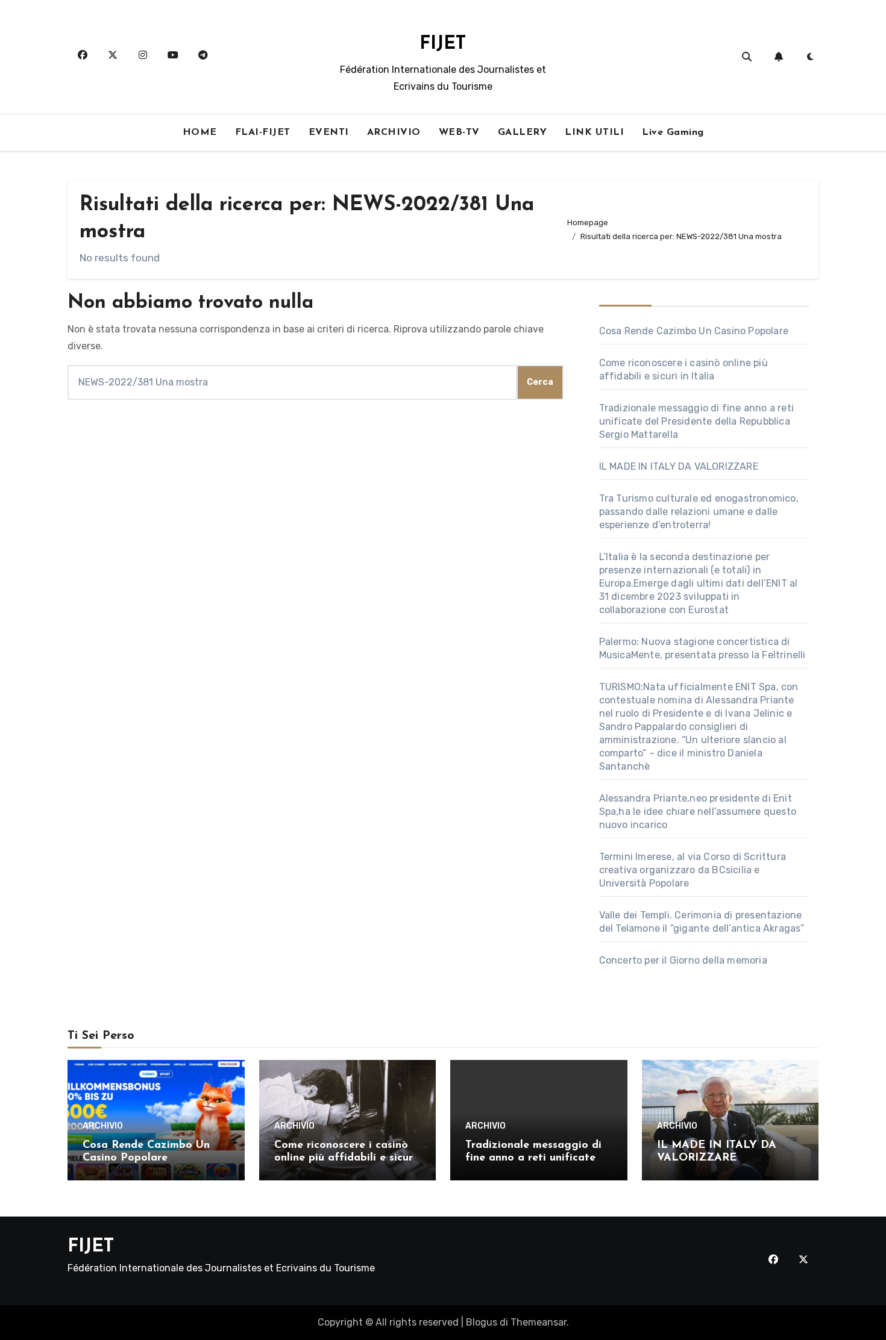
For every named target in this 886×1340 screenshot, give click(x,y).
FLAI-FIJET (263, 132)
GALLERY (522, 132)
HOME (200, 132)
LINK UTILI (594, 132)
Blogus (481, 1322)
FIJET (442, 44)
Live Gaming (673, 132)
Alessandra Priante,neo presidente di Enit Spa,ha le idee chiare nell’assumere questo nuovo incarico (697, 811)
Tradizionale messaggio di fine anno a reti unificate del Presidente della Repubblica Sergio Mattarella (696, 421)
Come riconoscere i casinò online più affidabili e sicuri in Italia (345, 1158)
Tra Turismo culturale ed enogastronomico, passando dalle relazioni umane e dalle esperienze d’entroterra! (699, 512)
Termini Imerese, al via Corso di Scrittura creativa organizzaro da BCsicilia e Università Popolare (692, 870)
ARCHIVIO (394, 132)
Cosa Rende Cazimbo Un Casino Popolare (693, 331)
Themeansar (539, 1322)
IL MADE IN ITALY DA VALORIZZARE (678, 466)
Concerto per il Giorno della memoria (683, 960)
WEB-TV (459, 132)
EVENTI (329, 132)
